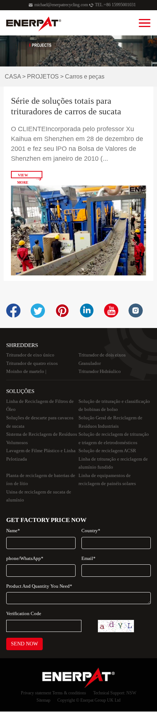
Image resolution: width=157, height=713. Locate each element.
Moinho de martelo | (26, 371)
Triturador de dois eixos (102, 355)
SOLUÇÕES (20, 391)
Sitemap (43, 700)
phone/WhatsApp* (24, 558)
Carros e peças (84, 76)
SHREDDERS (22, 345)
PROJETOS (43, 76)
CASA (13, 76)
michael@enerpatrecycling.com (61, 4)
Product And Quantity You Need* (39, 586)
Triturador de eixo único (30, 355)
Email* (88, 558)
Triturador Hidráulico (99, 371)
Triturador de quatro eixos (32, 363)
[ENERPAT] (33, 24)
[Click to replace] (116, 626)
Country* (90, 530)
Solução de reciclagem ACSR (107, 450)
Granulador (89, 363)
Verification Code (23, 613)
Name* (13, 530)
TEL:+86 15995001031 (115, 4)
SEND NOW (24, 644)
